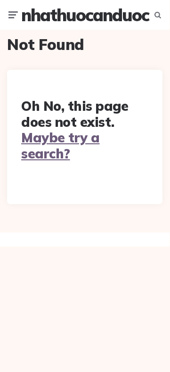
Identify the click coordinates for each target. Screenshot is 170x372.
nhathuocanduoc (85, 15)
